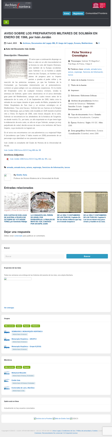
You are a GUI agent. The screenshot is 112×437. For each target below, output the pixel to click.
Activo (19, 326)
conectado (18, 236)
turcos (70, 75)
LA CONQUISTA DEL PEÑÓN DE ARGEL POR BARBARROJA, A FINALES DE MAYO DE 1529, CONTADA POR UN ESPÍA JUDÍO (43, 219)
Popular (26, 326)
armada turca (96, 69)
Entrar (66, 13)
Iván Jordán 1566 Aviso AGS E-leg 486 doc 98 (22, 150)
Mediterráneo (87, 43)
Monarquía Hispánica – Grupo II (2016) (26, 346)
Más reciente (9, 326)
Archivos (26, 43)
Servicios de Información (93, 72)
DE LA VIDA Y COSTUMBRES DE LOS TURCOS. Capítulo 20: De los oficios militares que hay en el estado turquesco (69, 218)
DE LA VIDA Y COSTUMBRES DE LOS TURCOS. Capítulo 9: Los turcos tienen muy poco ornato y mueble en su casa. (94, 218)
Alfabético (35, 326)
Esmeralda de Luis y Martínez (23, 388)
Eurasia (77, 43)
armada (87, 69)
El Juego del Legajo (64, 43)
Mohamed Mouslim (19, 373)
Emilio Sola (22, 175)
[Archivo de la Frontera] (17, 8)
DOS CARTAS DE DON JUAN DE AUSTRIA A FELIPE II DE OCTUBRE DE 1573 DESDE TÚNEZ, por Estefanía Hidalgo (15, 218)
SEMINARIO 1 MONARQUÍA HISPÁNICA (27, 331)
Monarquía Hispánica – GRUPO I (24, 339)
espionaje (78, 72)
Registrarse (78, 13)
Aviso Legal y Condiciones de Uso (64, 431)
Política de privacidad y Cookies (87, 431)
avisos (70, 72)
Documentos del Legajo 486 (43, 43)
